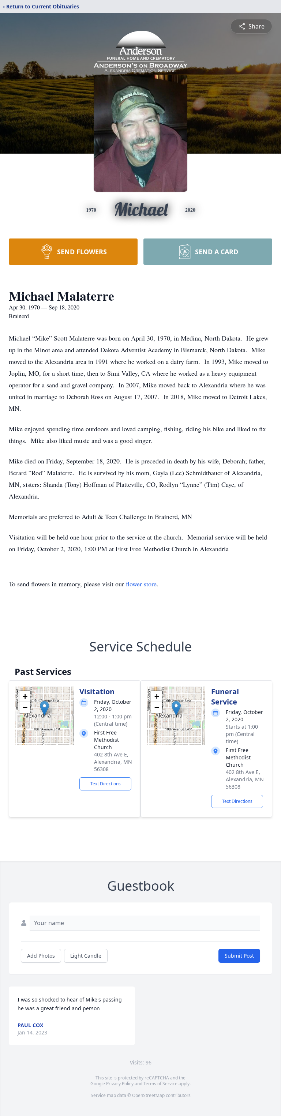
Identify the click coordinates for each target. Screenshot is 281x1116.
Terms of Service (160, 1084)
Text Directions (105, 784)
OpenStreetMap (148, 1095)
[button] (44, 708)
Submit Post (239, 955)
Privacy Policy (120, 1084)
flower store (141, 583)
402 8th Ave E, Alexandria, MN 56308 (113, 762)
